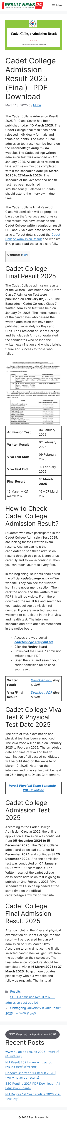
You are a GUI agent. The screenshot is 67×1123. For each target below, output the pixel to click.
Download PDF (41, 680)
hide (24, 255)
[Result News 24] (22, 5)
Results (15, 991)
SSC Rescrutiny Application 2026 (32, 1034)
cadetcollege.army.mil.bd (33, 642)
